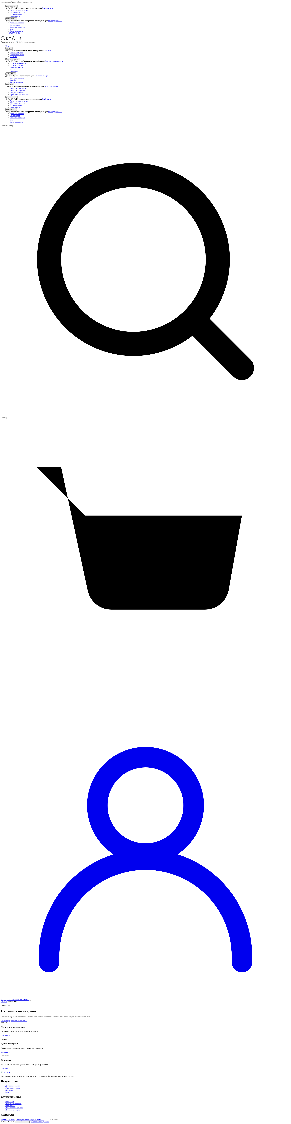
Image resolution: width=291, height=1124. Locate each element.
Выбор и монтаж (16, 82)
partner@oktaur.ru (22, 1120)
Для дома (10, 74)
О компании (10, 1106)
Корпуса (13, 69)
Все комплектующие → (54, 61)
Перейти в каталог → (19, 1021)
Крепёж (13, 80)
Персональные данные (40, 1122)
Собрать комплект (17, 93)
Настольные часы (17, 55)
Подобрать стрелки (17, 90)
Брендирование (16, 14)
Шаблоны (14, 71)
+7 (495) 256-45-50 (12, 33)
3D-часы (13, 57)
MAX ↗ (41, 1120)
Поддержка (11, 18)
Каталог (8, 46)
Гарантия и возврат (17, 27)
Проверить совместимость (20, 95)
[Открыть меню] (30, 1000)
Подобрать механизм (18, 88)
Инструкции (15, 25)
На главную (5, 1021)
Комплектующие (12, 59)
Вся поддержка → (55, 21)
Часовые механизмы (18, 63)
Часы (9, 48)
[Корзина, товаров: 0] (145, 708)
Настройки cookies (22, 1122)
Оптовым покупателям (19, 10)
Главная (4, 1002)
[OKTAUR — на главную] (11, 40)
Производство (15, 16)
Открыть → (5, 1035)
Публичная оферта (12, 1110)
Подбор (9, 84)
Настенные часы (16, 53)
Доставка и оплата (17, 23)
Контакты (9, 1090)
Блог (12, 29)
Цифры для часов (17, 67)
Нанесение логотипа (13, 1104)
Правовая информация (14, 1108)
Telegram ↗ (33, 1120)
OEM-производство (17, 12)
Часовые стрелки (16, 65)
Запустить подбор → (52, 86)
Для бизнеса (11, 6)
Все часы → (49, 51)
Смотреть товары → (43, 76)
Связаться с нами (16, 31)
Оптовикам (9, 1102)
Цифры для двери (17, 78)
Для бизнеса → (47, 8)
